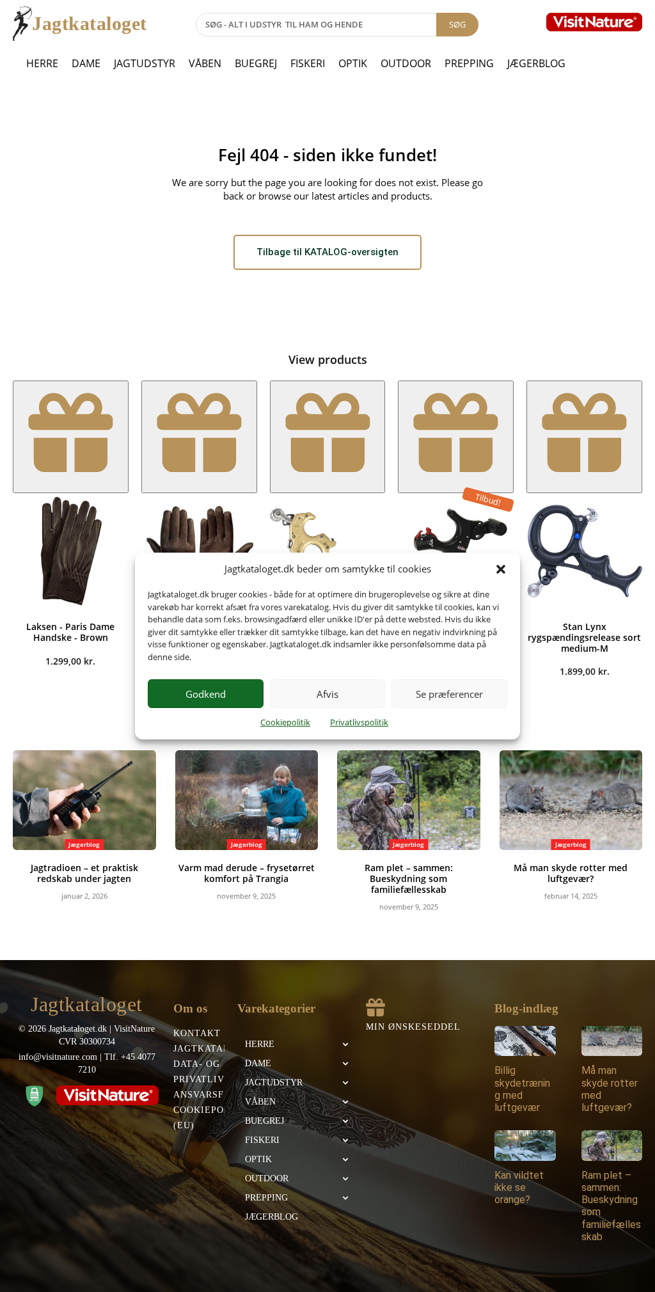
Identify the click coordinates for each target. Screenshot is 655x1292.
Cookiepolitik (285, 722)
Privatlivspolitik (359, 722)
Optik (352, 63)
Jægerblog (536, 63)
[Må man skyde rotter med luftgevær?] (571, 800)
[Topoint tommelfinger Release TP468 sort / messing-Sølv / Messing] (328, 551)
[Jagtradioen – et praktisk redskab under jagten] (84, 800)
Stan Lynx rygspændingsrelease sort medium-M (584, 637)
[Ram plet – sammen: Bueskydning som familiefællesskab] (408, 800)
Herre (42, 63)
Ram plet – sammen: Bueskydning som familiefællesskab (409, 878)
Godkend (205, 694)
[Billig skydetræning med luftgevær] (525, 1041)
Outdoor (406, 63)
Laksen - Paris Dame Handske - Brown (70, 631)
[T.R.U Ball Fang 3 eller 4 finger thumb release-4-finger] (456, 551)
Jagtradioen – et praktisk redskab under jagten (84, 873)
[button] (500, 569)
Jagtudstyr (144, 63)
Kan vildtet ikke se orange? (519, 1187)
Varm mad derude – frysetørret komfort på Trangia (246, 873)
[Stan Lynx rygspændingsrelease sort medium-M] (584, 551)
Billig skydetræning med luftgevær (522, 1089)
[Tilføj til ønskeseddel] (71, 437)
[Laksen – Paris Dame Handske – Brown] (71, 551)
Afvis (327, 694)
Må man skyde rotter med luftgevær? (570, 873)
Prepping (469, 63)
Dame (86, 63)
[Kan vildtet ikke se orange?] (525, 1145)
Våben (205, 63)
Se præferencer (449, 694)
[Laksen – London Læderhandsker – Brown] (199, 551)
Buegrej (256, 63)
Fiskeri (307, 63)
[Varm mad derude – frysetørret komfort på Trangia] (247, 800)
